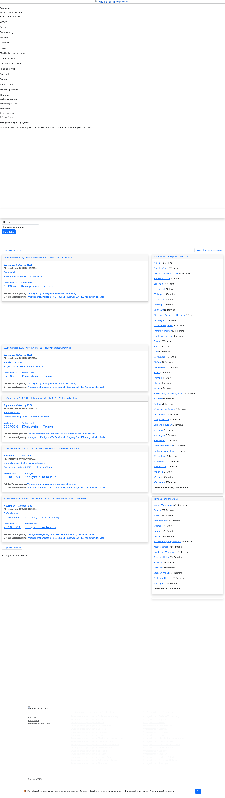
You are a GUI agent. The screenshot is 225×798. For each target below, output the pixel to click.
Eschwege (159, 320)
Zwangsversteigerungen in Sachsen (88, 753)
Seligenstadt (160, 466)
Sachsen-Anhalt (161, 572)
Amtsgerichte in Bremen (155, 728)
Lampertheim (160, 414)
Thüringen (159, 583)
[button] (9, 231)
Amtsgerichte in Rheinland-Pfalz (158, 747)
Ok (198, 791)
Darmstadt (159, 299)
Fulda (156, 346)
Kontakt (32, 717)
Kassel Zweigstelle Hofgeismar (169, 393)
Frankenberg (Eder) (163, 325)
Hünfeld (158, 377)
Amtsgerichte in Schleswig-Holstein (160, 760)
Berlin (157, 515)
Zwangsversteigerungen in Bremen (88, 728)
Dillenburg (159, 309)
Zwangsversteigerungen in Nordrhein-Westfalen (95, 744)
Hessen (157, 536)
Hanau (157, 372)
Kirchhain (158, 398)
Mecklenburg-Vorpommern (167, 541)
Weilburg (158, 471)
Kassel (157, 388)
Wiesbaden (159, 482)
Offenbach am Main (163, 445)
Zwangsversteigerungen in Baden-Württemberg (94, 716)
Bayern (157, 510)
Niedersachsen (161, 546)
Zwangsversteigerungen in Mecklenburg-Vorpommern (98, 738)
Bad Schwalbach (162, 278)
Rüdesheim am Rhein (164, 450)
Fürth (156, 351)
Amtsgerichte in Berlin (154, 722)
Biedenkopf (159, 289)
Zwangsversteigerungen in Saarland (89, 750)
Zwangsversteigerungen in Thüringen (89, 763)
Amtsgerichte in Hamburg (155, 731)
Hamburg (158, 531)
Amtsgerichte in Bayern (154, 719)
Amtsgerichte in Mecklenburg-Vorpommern (164, 738)
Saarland (158, 562)
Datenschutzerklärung (39, 723)
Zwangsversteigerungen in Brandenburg (91, 725)
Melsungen (159, 435)
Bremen (158, 525)
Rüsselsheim (160, 456)
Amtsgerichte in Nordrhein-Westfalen (161, 744)
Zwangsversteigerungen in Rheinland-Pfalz (92, 747)
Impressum (33, 720)
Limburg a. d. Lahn (163, 424)
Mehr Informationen (185, 791)
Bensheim (159, 283)
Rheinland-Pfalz (161, 557)
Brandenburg (160, 520)
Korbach (158, 403)
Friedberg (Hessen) (163, 336)
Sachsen (158, 567)
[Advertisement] (80, 153)
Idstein (157, 383)
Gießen (157, 362)
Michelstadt (159, 440)
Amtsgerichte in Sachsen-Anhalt (158, 757)
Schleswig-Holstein (163, 578)
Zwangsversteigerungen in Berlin (87, 722)
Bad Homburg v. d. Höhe (166, 273)
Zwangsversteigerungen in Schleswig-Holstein (94, 760)
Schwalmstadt (161, 461)
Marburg (158, 430)
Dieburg (158, 304)
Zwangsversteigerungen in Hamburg (89, 731)
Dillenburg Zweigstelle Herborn (169, 315)
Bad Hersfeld (160, 268)
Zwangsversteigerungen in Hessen (88, 735)
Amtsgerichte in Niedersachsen (158, 741)
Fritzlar (157, 341)
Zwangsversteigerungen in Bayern (88, 719)
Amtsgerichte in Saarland (155, 750)
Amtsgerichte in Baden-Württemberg (161, 716)
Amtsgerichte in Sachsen (155, 753)
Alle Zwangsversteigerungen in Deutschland (93, 712)
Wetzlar (157, 477)
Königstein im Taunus (164, 409)
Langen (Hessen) (162, 419)
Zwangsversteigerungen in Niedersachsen (92, 741)
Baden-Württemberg (164, 505)
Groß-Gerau (160, 367)
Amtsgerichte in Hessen (154, 735)
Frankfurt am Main (163, 330)
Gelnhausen (160, 356)
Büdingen (158, 294)
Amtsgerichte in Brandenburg (157, 725)
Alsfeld (157, 262)
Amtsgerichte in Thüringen (156, 763)
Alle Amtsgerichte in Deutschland (159, 712)
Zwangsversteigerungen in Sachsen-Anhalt (92, 757)
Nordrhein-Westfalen (164, 552)
